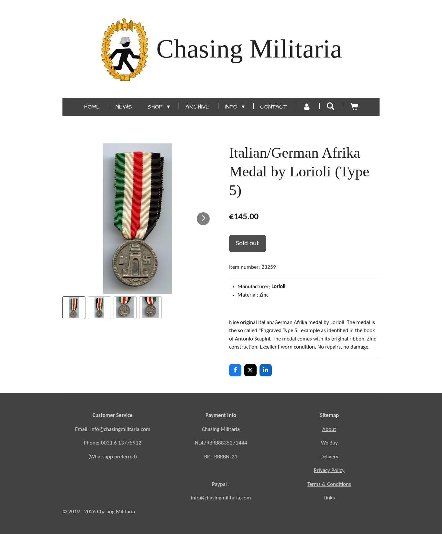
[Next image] (203, 218)
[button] (73, 307)
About (329, 429)
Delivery (329, 457)
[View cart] (353, 107)
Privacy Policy (329, 470)
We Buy (329, 443)
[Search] (330, 106)
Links (329, 498)
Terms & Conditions (329, 484)
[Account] (306, 107)
